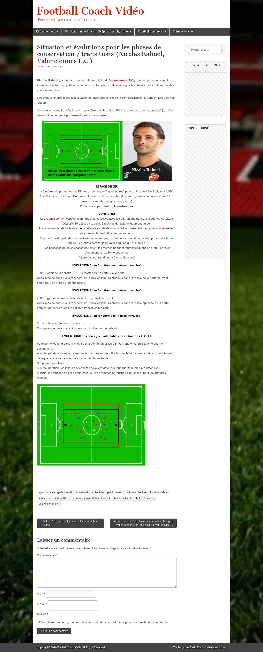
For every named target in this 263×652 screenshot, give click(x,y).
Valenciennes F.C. (49, 504)
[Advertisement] (205, 196)
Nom (41, 594)
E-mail (42, 604)
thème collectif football (126, 498)
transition (149, 498)
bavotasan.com (216, 647)
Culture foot (181, 31)
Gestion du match (77, 31)
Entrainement (45, 31)
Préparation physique (113, 31)
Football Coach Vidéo (90, 11)
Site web (42, 613)
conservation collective (90, 492)
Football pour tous (150, 31)
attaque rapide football (59, 492)
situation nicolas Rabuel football (91, 498)
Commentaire (47, 555)
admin (43, 66)
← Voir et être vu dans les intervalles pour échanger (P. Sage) (70, 523)
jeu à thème (114, 492)
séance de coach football (53, 498)
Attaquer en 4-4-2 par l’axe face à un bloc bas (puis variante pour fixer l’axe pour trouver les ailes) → (143, 523)
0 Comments (56, 66)
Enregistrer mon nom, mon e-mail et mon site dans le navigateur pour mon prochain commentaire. (104, 622)
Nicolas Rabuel (159, 492)
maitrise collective (135, 492)
